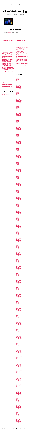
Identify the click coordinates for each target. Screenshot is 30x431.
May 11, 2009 (15, 14)
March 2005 (18, 377)
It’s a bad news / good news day (7, 82)
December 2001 (18, 421)
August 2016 (18, 217)
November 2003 (19, 394)
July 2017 (17, 204)
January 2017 (18, 211)
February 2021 (18, 154)
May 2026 (17, 80)
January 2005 (18, 379)
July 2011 (17, 288)
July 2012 (17, 274)
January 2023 (18, 127)
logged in (9, 32)
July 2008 (17, 330)
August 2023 (18, 119)
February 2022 (18, 140)
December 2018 (18, 184)
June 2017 (17, 205)
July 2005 (17, 372)
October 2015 (18, 228)
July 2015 (17, 232)
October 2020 (18, 158)
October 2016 (18, 214)
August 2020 (18, 161)
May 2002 (17, 415)
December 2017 (18, 198)
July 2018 (17, 190)
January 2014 (18, 253)
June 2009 (17, 317)
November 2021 (18, 143)
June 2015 (17, 233)
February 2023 (18, 126)
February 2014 (18, 252)
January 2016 (18, 225)
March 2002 (18, 418)
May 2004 (17, 388)
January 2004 (18, 392)
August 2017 (18, 203)
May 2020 (17, 164)
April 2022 (17, 137)
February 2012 (18, 280)
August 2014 (18, 245)
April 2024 (17, 109)
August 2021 (18, 147)
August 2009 (18, 315)
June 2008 (17, 331)
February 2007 (18, 350)
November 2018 (18, 185)
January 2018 (18, 197)
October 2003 (18, 395)
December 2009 (18, 310)
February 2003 (18, 405)
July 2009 (17, 316)
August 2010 (18, 301)
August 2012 (18, 273)
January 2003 (18, 406)
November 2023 (18, 115)
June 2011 (17, 289)
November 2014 (18, 241)
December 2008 (19, 324)
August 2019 (18, 175)
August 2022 (18, 133)
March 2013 (18, 265)
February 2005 (18, 378)
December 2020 (18, 156)
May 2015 (17, 234)
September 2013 (18, 258)
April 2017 (17, 207)
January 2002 (18, 420)
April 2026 (17, 81)
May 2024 (17, 108)
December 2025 (18, 86)
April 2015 (17, 235)
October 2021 (18, 144)
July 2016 (17, 218)
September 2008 (19, 328)
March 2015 (18, 237)
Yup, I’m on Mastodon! (5, 94)
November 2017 (18, 199)
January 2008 (18, 337)
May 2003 (17, 401)
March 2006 (18, 363)
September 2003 (19, 397)
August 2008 (18, 329)
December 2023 (18, 114)
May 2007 (17, 346)
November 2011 (18, 283)
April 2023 (17, 123)
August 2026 (18, 77)
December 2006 (18, 352)
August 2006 (18, 357)
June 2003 (17, 400)
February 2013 (18, 266)
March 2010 (18, 307)
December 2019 (18, 170)
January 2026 (18, 85)
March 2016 (18, 223)
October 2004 (18, 383)
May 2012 (17, 276)
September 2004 (19, 384)
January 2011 (18, 295)
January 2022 (18, 141)
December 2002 (18, 407)
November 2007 (19, 339)
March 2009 (18, 321)
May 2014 (17, 248)
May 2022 (17, 136)
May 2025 (17, 94)
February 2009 (18, 322)
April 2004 (17, 390)
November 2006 (19, 353)
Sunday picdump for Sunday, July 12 (8, 86)
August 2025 (18, 91)
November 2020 (19, 157)
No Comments (22, 14)
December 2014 (18, 240)
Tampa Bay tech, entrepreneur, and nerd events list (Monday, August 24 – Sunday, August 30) (22, 48)
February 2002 (18, 419)
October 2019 (18, 172)
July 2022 (17, 134)
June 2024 (17, 107)
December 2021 (18, 142)
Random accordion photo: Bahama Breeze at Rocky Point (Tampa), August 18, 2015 (8, 46)
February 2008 (18, 336)
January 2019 (18, 183)
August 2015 (18, 231)
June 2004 (17, 387)
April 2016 (17, 221)
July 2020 (17, 162)
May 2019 (17, 178)
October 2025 (18, 88)
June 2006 (17, 359)
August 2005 (18, 371)
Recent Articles (7, 40)
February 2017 (18, 210)
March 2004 (18, 391)
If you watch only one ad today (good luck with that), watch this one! (21, 60)
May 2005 (17, 374)
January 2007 (18, 351)
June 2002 (17, 414)
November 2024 (19, 101)
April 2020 (17, 165)
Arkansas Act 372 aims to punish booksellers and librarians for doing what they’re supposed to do (8, 68)
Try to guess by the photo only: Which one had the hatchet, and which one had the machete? (7, 53)
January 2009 (18, 323)
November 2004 (19, 381)
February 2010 (18, 308)
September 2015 (18, 230)
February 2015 (18, 238)
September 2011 (18, 286)
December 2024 (18, 100)
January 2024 (18, 113)
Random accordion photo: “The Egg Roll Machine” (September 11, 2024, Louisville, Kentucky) (7, 64)
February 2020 (18, 168)
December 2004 (19, 380)
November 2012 (18, 269)
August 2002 (18, 412)
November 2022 (18, 129)
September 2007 (19, 342)
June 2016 (17, 219)
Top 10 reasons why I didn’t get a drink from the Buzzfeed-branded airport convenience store (7, 77)
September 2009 (19, 314)
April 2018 (17, 193)
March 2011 (18, 293)
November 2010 (18, 297)
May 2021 (17, 150)
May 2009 (17, 318)
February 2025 (18, 98)
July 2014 (17, 246)
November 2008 (19, 325)
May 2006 (17, 360)
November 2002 (19, 408)
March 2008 (18, 335)
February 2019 (18, 182)
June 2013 (17, 261)
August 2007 (18, 343)
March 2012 (18, 279)
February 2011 (18, 294)
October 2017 (18, 200)
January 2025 (18, 99)
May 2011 (17, 290)
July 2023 (17, 120)
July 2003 (17, 399)
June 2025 (17, 93)
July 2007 (17, 344)
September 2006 (19, 356)
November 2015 (18, 227)
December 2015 (18, 226)
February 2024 (18, 112)
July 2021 (17, 148)
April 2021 (17, 151)
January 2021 (18, 155)
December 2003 (18, 393)
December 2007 (18, 338)
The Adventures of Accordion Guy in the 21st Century (15, 2)
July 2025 (17, 92)
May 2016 (17, 220)
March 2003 (18, 404)
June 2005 (17, 373)
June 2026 (17, 79)
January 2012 (18, 281)
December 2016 (18, 212)
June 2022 (17, 135)
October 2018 (18, 186)
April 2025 (17, 95)
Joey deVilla (9, 14)
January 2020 (18, 169)
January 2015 (18, 239)
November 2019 (18, 171)
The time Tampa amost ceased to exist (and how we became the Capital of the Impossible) (7, 60)
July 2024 (17, 106)
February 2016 (18, 224)
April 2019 (17, 179)
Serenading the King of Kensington (8, 71)
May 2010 (17, 304)
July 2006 (17, 358)
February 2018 (18, 196)
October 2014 (18, 242)
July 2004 (17, 386)
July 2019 (17, 176)
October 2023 (18, 116)
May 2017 (17, 206)
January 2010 (18, 309)
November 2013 (18, 255)
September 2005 (19, 370)
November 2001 (18, 422)
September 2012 (18, 272)
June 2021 (17, 149)
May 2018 (17, 192)
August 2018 (18, 189)
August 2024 (18, 105)
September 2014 (18, 244)
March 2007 (18, 349)
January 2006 (18, 365)
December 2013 (18, 254)
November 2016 (18, 213)
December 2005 (18, 366)
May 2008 (17, 332)
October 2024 (18, 102)
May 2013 (17, 262)
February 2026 (18, 84)
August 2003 (18, 398)
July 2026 (17, 78)
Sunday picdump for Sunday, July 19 (8, 84)
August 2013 (18, 259)
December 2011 (18, 282)
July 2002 (17, 413)
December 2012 (18, 268)
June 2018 (17, 191)
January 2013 (18, 267)
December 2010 (18, 296)
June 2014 (17, 247)
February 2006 (18, 364)
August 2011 (18, 287)
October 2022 (18, 130)
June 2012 (17, 275)
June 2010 (17, 303)
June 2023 (17, 121)
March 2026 (18, 82)
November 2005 (19, 367)
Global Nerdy (21, 40)
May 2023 (17, 122)
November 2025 (18, 87)
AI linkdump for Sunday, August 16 (22, 65)
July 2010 (17, 302)
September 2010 (18, 300)
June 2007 (17, 345)
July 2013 (17, 260)
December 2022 (18, 128)
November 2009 (19, 311)
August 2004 (18, 385)
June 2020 (17, 163)
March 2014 (18, 251)
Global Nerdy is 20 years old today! (22, 63)
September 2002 (19, 411)
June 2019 (17, 177)
